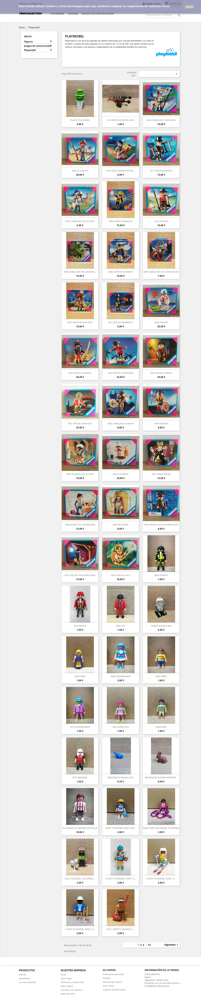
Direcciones (108, 985)
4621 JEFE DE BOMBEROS (120, 322)
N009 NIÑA (79, 676)
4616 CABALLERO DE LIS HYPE (80, 221)
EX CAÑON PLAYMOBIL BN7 (120, 120)
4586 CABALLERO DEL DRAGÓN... (80, 271)
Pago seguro (67, 986)
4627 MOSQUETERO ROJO (80, 322)
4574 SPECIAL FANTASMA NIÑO (80, 575)
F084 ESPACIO (161, 575)
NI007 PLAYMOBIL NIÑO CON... (120, 828)
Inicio (28, 36)
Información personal (113, 974)
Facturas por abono (112, 982)
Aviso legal (66, 978)
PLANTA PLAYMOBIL (80, 120)
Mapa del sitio (68, 993)
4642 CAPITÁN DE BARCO (120, 271)
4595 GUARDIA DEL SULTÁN (80, 474)
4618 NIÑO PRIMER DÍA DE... (121, 170)
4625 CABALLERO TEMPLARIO (161, 120)
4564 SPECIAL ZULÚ (120, 575)
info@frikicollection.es (157, 986)
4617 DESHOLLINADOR (161, 170)
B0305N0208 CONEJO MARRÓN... (161, 777)
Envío (63, 974)
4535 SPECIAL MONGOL (80, 373)
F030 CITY (120, 625)
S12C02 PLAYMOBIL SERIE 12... (80, 929)
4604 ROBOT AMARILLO (120, 221)
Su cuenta (109, 970)
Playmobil (57, 13)
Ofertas (22, 974)
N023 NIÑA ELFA (121, 726)
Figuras (73, 13)
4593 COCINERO (121, 474)
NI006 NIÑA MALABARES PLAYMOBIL (161, 828)
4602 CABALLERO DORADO (121, 423)
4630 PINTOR (161, 322)
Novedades (24, 978)
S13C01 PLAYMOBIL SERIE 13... (121, 878)
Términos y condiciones (72, 982)
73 (149, 944)
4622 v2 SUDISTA (80, 170)
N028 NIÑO (161, 726)
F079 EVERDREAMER (80, 726)
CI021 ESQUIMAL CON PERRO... (80, 878)
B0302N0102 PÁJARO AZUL (121, 777)
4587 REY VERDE (121, 524)
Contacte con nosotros (72, 990)
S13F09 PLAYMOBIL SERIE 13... (161, 878)
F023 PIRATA (80, 625)
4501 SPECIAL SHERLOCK (80, 423)
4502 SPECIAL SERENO (161, 373)
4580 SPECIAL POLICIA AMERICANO (161, 524)
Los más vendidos (27, 982)
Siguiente (171, 945)
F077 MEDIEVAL (80, 777)
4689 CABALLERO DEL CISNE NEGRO (161, 271)
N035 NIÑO (161, 676)
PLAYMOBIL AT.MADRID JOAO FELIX (80, 828)
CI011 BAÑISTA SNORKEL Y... (121, 929)
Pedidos (107, 978)
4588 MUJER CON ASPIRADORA (80, 524)
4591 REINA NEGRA (161, 474)
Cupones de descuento (114, 989)
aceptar (189, 7)
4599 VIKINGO (161, 423)
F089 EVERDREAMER (121, 676)
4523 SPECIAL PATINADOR (120, 373)
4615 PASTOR (161, 221)
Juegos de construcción (98, 13)
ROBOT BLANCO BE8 (161, 625)
